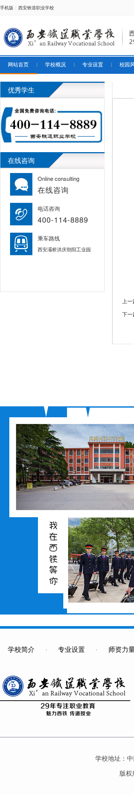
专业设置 (92, 64)
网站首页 (18, 64)
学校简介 (21, 649)
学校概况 (55, 64)
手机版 (6, 7)
